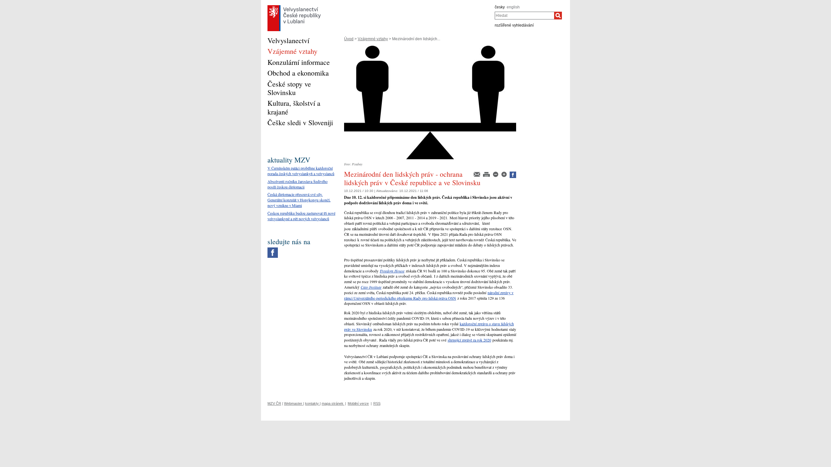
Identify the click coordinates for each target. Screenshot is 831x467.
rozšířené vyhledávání (514, 25)
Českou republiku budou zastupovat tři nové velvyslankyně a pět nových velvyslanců (301, 215)
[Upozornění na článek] (477, 174)
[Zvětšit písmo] (504, 174)
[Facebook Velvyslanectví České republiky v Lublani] (272, 249)
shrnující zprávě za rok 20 (467, 339)
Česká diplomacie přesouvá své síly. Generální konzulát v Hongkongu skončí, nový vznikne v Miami (298, 200)
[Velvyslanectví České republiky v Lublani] (294, 7)
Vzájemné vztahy (373, 39)
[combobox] (524, 15)
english (513, 7)
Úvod (348, 39)
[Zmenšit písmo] (496, 174)
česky (500, 7)
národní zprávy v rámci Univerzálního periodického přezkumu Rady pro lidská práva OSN (429, 295)
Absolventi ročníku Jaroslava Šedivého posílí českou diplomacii (297, 184)
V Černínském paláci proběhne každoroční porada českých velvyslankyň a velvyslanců (300, 170)
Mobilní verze (358, 403)
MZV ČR (274, 403)
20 (489, 339)
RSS (376, 403)
